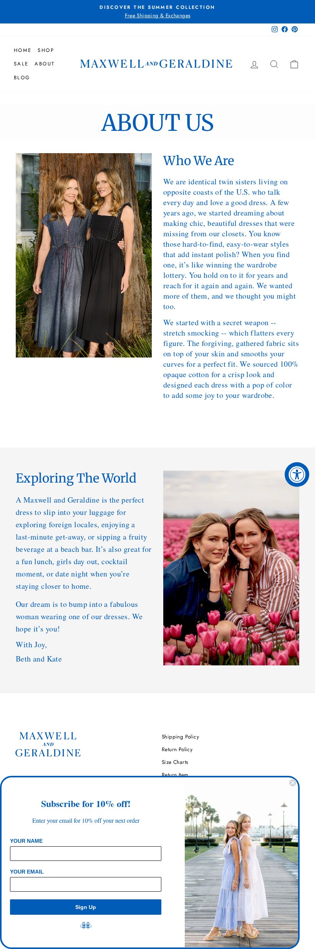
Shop (46, 50)
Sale (21, 63)
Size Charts (175, 762)
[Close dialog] (293, 783)
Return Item (175, 775)
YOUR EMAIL (27, 872)
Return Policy (177, 749)
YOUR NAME (26, 841)
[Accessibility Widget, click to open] (297, 474)
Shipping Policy (180, 736)
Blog (22, 77)
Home (23, 50)
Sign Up (85, 907)
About (45, 63)
